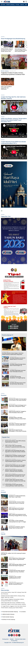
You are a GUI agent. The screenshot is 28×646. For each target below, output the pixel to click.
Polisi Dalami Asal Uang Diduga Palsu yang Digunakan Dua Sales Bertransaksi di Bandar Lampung (15, 451)
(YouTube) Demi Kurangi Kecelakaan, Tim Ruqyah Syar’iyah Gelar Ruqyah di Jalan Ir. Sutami (18, 377)
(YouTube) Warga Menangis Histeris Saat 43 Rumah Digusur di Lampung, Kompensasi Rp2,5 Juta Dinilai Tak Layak (18, 365)
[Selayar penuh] (25, 113)
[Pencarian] (26, 1)
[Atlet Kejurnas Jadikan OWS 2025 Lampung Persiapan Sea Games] (14, 543)
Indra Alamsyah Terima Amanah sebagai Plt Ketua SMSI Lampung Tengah (21, 50)
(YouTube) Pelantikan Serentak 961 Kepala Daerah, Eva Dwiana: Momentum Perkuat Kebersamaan (17, 358)
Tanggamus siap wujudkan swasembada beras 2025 (15, 577)
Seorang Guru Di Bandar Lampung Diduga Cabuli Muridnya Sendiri (17, 527)
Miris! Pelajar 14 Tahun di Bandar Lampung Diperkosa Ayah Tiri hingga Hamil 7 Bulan (17, 521)
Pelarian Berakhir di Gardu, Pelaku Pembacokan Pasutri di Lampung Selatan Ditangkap (16, 502)
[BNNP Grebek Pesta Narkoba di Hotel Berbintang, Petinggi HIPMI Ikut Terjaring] (4, 515)
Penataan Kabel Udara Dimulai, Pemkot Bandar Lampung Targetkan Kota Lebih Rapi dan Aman (15, 480)
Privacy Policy (14, 640)
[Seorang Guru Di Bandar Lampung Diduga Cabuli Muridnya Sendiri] (4, 527)
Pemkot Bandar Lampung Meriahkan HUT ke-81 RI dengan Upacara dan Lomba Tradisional (7, 50)
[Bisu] (23, 113)
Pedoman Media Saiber (20, 639)
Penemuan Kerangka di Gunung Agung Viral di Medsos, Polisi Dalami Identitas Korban (17, 399)
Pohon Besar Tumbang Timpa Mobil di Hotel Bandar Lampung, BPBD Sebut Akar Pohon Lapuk (17, 424)
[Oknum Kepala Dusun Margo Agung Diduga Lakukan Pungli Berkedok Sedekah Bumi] (4, 559)
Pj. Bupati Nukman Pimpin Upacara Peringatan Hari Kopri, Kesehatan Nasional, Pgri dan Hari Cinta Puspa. (17, 571)
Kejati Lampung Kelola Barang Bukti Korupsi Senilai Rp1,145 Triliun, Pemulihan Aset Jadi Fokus (15, 475)
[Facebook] (9, 635)
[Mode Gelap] (24, 1)
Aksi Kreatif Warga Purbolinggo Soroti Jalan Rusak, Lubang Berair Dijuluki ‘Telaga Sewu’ (17, 406)
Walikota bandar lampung (8, 614)
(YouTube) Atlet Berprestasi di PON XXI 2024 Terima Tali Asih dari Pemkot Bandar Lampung (17, 383)
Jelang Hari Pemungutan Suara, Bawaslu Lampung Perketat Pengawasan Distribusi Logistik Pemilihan (16, 583)
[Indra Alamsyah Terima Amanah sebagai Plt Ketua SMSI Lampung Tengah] (21, 44)
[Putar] (2, 113)
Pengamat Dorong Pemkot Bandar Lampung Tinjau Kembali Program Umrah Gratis (15, 461)
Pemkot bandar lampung (8, 617)
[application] (14, 107)
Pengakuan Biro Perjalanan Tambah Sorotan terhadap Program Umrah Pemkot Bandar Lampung (15, 456)
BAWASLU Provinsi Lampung (8, 619)
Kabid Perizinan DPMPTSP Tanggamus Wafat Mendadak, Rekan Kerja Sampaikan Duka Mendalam (17, 412)
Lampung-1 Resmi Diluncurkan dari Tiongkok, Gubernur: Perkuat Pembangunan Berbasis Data (15, 466)
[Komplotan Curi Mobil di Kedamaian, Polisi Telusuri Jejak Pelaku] (4, 496)
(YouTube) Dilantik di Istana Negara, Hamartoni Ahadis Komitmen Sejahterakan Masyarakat (12, 353)
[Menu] (2, 1)
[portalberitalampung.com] (9, 1)
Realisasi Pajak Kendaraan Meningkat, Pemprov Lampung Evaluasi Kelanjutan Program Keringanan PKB (14, 470)
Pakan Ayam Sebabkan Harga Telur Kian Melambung (6, 88)
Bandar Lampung (4, 71)
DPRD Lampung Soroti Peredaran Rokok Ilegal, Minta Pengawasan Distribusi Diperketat (16, 509)
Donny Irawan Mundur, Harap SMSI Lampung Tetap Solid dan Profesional (15, 441)
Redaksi (12, 639)
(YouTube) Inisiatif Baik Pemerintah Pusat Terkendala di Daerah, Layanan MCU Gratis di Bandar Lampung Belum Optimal (17, 371)
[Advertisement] (14, 21)
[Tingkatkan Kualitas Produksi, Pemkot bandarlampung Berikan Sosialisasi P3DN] (14, 61)
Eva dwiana (23, 611)
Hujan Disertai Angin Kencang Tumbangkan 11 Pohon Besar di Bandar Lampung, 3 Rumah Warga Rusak (18, 430)
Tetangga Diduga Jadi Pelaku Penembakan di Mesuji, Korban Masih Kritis (17, 418)
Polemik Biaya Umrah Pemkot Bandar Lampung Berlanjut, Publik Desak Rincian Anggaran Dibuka (14, 485)
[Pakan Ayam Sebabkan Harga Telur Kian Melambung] (7, 81)
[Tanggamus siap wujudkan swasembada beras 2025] (4, 577)
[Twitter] (12, 635)
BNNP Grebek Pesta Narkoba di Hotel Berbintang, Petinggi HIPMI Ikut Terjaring (18, 515)
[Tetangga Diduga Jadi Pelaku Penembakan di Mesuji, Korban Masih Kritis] (4, 418)
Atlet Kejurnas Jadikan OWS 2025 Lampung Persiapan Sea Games (13, 554)
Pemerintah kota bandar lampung (10, 611)
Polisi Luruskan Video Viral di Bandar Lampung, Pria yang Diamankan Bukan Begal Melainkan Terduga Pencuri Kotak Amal (15, 446)
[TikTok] (19, 635)
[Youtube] (17, 635)
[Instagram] (14, 635)
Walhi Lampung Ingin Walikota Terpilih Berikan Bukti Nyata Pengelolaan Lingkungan (17, 565)
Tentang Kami (5, 639)
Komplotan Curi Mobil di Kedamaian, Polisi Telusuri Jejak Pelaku (17, 496)
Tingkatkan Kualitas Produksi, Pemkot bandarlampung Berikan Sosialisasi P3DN (13, 73)
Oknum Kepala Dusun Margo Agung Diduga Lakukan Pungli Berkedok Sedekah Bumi (17, 559)
